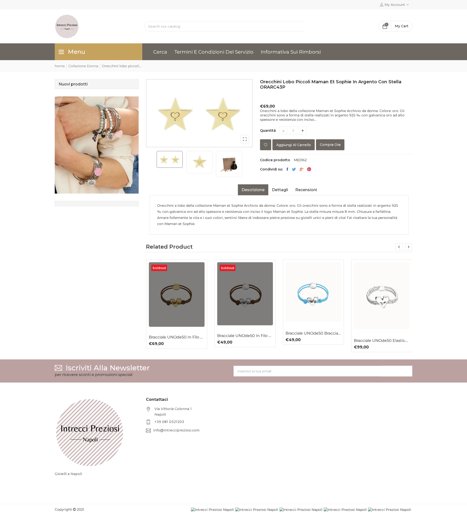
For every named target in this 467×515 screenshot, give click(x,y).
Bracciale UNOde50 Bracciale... (313, 333)
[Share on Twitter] (294, 169)
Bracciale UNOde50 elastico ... (382, 340)
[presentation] (399, 247)
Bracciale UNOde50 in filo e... (177, 337)
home (60, 66)
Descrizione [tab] (253, 189)
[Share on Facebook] (287, 169)
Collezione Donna (83, 66)
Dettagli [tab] (280, 189)
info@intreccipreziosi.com (176, 430)
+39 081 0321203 (169, 422)
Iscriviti (396, 371)
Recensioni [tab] (306, 189)
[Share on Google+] (302, 169)
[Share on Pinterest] (309, 169)
